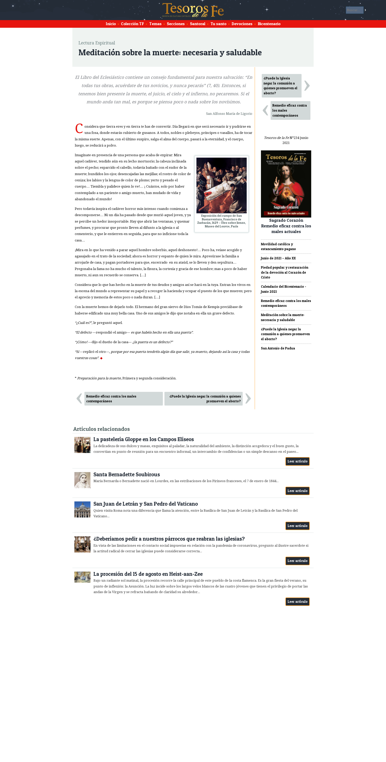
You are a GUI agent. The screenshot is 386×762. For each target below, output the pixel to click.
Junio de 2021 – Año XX (278, 258)
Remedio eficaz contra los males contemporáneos (111, 398)
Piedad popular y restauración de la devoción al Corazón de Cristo (284, 272)
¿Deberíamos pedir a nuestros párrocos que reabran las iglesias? (169, 538)
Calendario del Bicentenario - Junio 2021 (283, 289)
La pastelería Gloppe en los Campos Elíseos (143, 439)
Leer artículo (298, 461)
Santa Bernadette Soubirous (126, 474)
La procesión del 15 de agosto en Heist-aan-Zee (148, 574)
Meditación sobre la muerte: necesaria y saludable (282, 317)
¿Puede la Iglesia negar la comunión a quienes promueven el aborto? (205, 398)
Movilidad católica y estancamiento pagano (278, 246)
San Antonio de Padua (278, 348)
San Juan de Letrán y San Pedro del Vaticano (145, 503)
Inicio (111, 23)
